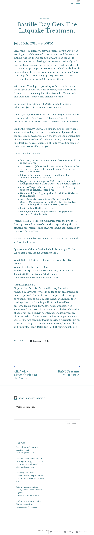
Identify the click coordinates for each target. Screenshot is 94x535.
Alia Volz (46, 18)
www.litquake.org (67, 327)
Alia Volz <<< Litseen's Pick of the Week (25, 375)
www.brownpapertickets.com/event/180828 (37, 277)
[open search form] (72, 3)
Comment (71, 423)
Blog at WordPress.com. (47, 530)
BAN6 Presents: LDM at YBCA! (69, 373)
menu (78, 1)
